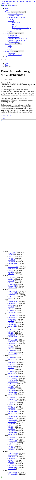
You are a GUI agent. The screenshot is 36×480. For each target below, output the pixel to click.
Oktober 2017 (12, 362)
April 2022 (11, 310)
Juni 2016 (11, 387)
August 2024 (12, 277)
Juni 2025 (11, 272)
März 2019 (11, 352)
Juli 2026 (11, 254)
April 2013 (11, 448)
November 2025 (13, 267)
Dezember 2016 (13, 376)
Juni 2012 (11, 460)
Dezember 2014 (13, 416)
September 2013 (13, 441)
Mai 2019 (11, 349)
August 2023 (12, 296)
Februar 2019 (12, 354)
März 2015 (11, 409)
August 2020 (12, 329)
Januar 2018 (12, 359)
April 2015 (11, 408)
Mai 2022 (11, 308)
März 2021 (11, 322)
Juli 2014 (11, 423)
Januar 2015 (12, 413)
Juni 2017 (11, 368)
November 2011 (13, 474)
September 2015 (13, 401)
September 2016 (13, 382)
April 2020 (11, 335)
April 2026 (11, 260)
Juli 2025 (11, 270)
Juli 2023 (11, 298)
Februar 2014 (12, 432)
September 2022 (13, 303)
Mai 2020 (11, 333)
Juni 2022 (11, 307)
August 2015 (12, 402)
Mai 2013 (11, 446)
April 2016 (11, 389)
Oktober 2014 (12, 418)
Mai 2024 (11, 282)
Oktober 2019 (12, 342)
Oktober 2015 (12, 399)
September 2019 (13, 343)
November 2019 (13, 340)
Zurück (3, 118)
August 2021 (12, 319)
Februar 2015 (12, 411)
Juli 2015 (11, 404)
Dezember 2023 (13, 291)
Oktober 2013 (12, 439)
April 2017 (11, 371)
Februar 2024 (12, 286)
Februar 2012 (12, 467)
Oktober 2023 (12, 293)
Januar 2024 (12, 288)
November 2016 (13, 378)
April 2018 (11, 357)
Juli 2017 (11, 366)
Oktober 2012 (12, 456)
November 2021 (13, 315)
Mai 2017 (11, 369)
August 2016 (12, 383)
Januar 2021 (12, 326)
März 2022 (11, 312)
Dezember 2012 (13, 453)
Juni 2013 (11, 444)
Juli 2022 (11, 305)
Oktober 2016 (12, 380)
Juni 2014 (11, 425)
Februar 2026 (12, 263)
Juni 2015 (11, 406)
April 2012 (11, 463)
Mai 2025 (11, 274)
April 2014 (11, 429)
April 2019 (11, 350)
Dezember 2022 (13, 301)
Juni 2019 (11, 347)
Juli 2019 (11, 345)
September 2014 (13, 420)
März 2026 (11, 261)
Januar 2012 (12, 469)
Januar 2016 (12, 394)
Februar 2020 (12, 336)
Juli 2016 (11, 385)
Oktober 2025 (12, 268)
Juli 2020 (11, 331)
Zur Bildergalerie (6, 115)
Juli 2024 (11, 279)
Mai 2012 (11, 462)
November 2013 (13, 437)
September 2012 (13, 458)
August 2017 (12, 364)
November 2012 (13, 455)
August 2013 (12, 443)
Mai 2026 (11, 258)
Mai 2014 (11, 427)
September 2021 (13, 317)
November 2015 (13, 397)
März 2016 (11, 390)
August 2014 (12, 422)
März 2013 (11, 449)
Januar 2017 (12, 373)
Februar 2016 (12, 392)
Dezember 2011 (13, 472)
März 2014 (11, 430)
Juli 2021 (11, 321)
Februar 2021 (12, 324)
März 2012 (11, 465)
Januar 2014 (12, 434)
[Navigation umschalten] (16, 5)
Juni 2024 (11, 281)
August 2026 (12, 253)
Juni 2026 (11, 256)
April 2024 (11, 284)
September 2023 (13, 295)
